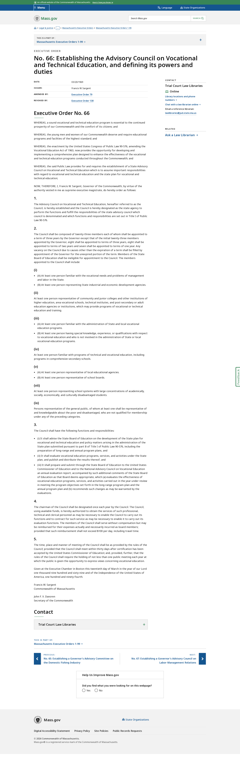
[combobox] (167, 18)
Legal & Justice (46, 28)
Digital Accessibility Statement (52, 730)
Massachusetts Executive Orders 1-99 (113, 28)
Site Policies (101, 730)
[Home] (35, 28)
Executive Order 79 (82, 94)
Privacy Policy (82, 730)
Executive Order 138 (82, 100)
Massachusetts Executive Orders (77, 28)
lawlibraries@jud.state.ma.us (180, 113)
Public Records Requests (127, 730)
